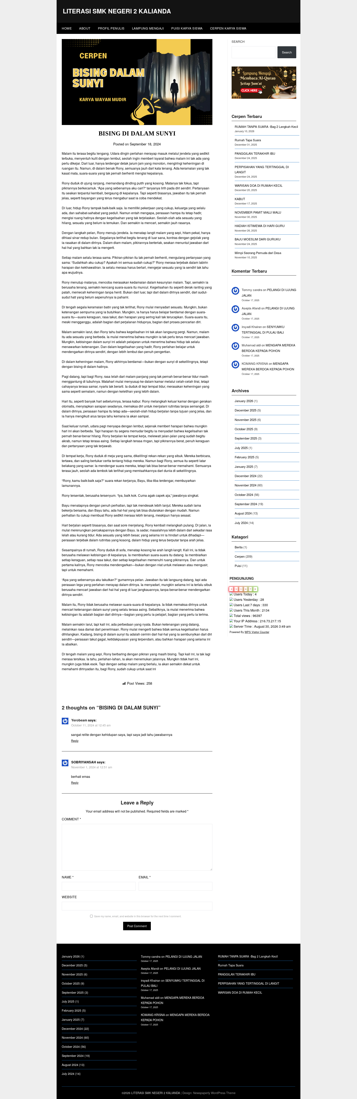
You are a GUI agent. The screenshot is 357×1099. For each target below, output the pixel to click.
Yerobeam (79, 720)
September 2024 (246, 504)
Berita (239, 547)
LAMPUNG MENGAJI (148, 28)
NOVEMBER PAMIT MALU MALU (258, 212)
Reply (75, 741)
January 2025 (244, 466)
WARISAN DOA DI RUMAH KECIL (258, 185)
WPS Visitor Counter (257, 632)
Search (238, 41)
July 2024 (241, 522)
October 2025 (244, 429)
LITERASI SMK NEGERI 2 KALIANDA (117, 10)
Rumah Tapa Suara (248, 140)
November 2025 (245, 419)
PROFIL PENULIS (111, 28)
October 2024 (244, 494)
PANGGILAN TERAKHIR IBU (255, 153)
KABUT (240, 199)
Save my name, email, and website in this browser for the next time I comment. (137, 916)
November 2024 (245, 485)
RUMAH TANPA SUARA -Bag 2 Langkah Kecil (266, 126)
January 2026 (244, 401)
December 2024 (245, 476)
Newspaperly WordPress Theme (214, 1093)
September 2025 (246, 438)
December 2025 (245, 410)
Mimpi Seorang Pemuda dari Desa (258, 253)
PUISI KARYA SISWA (187, 28)
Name (68, 877)
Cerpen (240, 556)
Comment (71, 819)
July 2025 (241, 448)
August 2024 (243, 513)
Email (145, 877)
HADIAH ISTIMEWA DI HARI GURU (260, 225)
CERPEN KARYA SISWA (228, 28)
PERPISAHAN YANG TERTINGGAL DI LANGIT (248, 983)
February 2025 (244, 457)
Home (67, 28)
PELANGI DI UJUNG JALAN (183, 956)
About (84, 28)
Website (69, 897)
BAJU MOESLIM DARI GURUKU (258, 239)
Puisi (238, 565)
